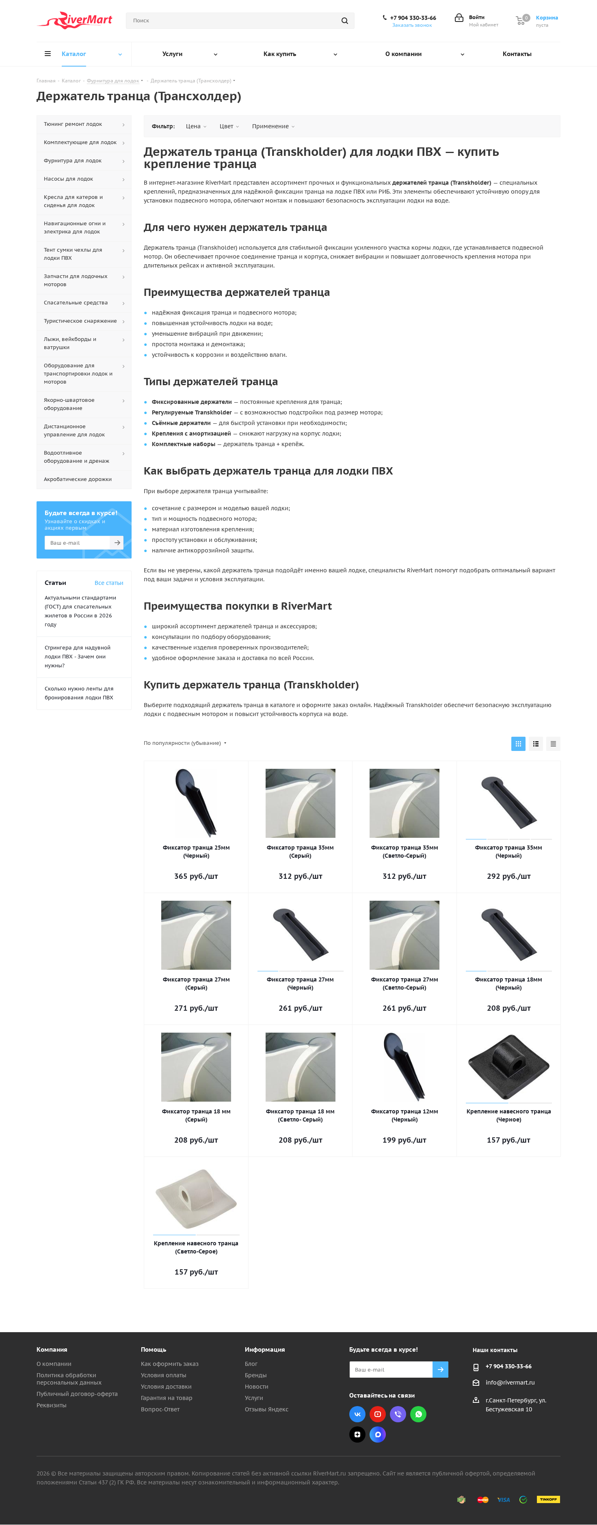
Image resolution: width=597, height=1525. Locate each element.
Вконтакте (357, 1414)
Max (378, 1434)
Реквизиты (52, 1405)
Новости (256, 1386)
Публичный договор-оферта (77, 1394)
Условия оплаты (163, 1375)
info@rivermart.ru (510, 1382)
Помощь (153, 1349)
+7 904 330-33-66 (413, 18)
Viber (398, 1414)
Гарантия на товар (167, 1398)
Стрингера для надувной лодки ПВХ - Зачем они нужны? (77, 656)
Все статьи (109, 583)
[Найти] (345, 21)
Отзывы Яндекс (266, 1409)
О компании (54, 1364)
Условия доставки (166, 1386)
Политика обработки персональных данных (69, 1379)
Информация (265, 1349)
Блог (251, 1364)
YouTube (378, 1414)
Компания (52, 1349)
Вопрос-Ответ (160, 1409)
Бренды (256, 1375)
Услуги (254, 1398)
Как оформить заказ (170, 1364)
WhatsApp (418, 1414)
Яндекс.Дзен (357, 1434)
